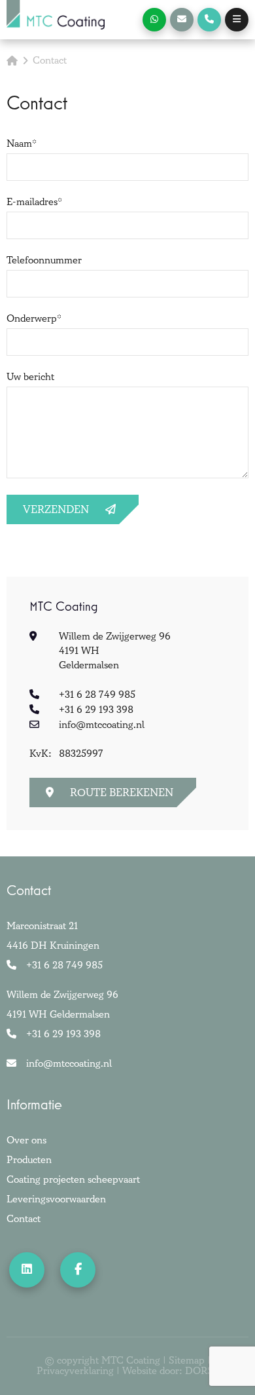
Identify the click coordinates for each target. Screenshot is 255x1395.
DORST (202, 1371)
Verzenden (56, 509)
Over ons (26, 1140)
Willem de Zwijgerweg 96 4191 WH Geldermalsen (62, 1005)
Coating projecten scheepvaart (73, 1180)
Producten (29, 1160)
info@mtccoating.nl (101, 725)
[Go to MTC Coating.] (12, 61)
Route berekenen (121, 792)
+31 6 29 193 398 (96, 710)
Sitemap (187, 1361)
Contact (24, 1219)
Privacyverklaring (75, 1371)
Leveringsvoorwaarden (56, 1199)
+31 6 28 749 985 (97, 695)
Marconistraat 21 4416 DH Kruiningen (53, 936)
